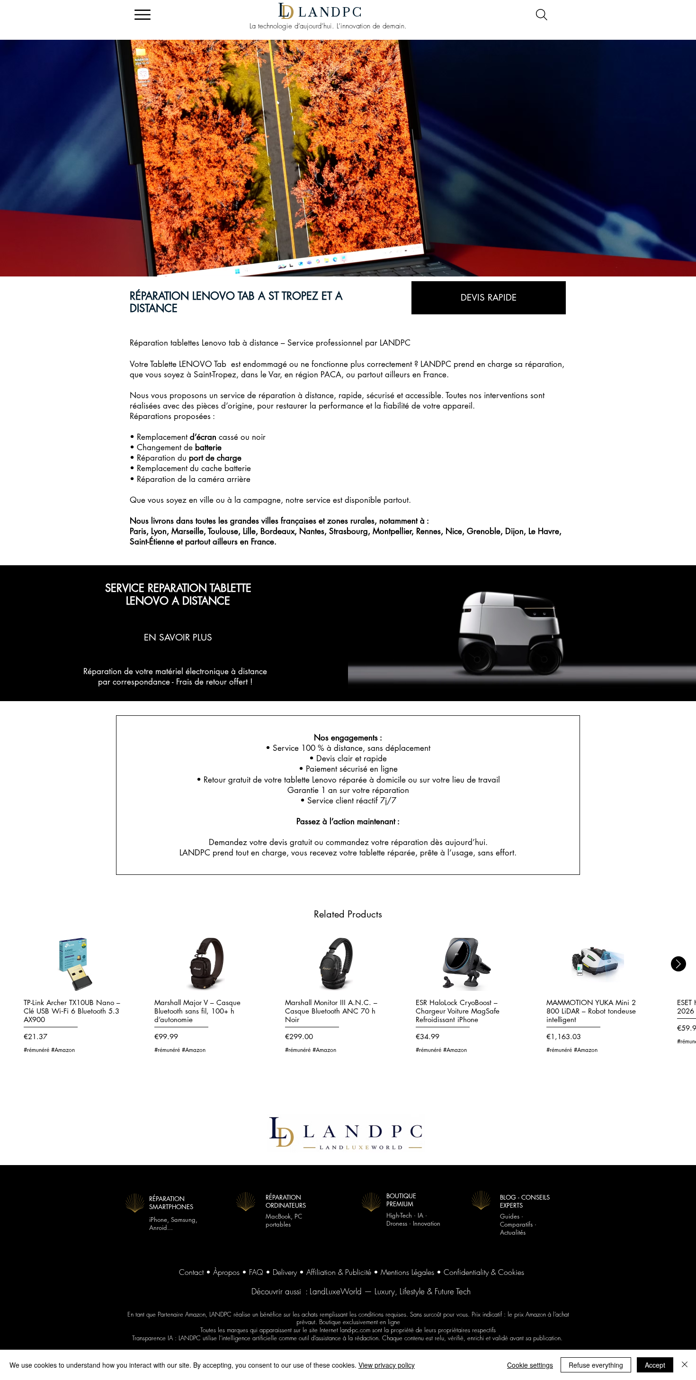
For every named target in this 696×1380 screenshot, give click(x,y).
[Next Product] (678, 963)
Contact (191, 1272)
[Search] (541, 15)
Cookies (511, 1272)
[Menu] (142, 15)
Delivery (285, 1272)
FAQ (256, 1272)
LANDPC (331, 12)
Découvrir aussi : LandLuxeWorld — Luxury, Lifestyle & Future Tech (361, 1291)
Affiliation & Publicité (338, 1272)
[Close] (684, 1364)
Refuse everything (596, 1365)
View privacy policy (386, 1365)
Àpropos (226, 1272)
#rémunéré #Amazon (49, 1050)
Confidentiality (466, 1272)
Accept (655, 1365)
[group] (348, 1000)
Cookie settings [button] (530, 1365)
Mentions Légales (407, 1272)
